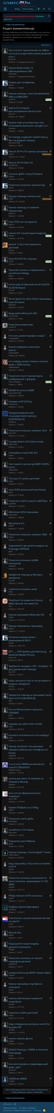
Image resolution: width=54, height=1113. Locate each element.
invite (11, 726)
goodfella (12, 503)
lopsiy (11, 481)
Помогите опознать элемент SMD (28, 534)
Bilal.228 (12, 59)
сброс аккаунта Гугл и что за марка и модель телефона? (30, 682)
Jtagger (11, 1041)
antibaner (12, 566)
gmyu (11, 844)
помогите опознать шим (23, 589)
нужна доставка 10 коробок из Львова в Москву (26, 780)
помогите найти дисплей (23, 1012)
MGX (10, 715)
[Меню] (5, 9)
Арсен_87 (12, 657)
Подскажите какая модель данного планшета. (24, 945)
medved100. (13, 165)
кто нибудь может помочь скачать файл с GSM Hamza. (28, 363)
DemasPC (12, 433)
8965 (10, 551)
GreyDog (12, 909)
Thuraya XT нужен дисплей (24, 478)
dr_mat (11, 290)
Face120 (12, 672)
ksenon (11, 250)
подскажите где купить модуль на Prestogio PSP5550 (28, 547)
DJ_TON (11, 580)
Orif (10, 606)
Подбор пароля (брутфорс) (24, 906)
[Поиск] (49, 8)
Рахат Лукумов (14, 382)
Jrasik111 (12, 213)
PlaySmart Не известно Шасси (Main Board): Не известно (26, 602)
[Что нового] (44, 8)
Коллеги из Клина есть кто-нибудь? (29, 735)
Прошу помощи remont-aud (24, 196)
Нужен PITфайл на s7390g (23, 807)
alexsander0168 (15, 393)
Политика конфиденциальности (17, 1110)
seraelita (12, 128)
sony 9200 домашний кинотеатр (27, 489)
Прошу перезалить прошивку (26, 625)
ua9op (11, 1015)
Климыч (12, 784)
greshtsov (12, 1070)
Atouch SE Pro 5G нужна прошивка (28, 151)
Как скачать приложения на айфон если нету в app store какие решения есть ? (30, 53)
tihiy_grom (13, 832)
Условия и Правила (27, 1108)
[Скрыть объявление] (48, 16)
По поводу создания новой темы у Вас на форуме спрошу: (28, 138)
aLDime (12, 887)
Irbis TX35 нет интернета (23, 221)
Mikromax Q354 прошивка (24, 512)
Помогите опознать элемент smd (28, 430)
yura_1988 (13, 799)
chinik (11, 261)
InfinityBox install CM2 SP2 (23, 452)
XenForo (9, 1104)
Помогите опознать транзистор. (27, 185)
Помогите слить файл (21, 818)
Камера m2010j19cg (20, 401)
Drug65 (11, 1081)
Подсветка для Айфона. (22, 841)
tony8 (11, 199)
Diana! (11, 85)
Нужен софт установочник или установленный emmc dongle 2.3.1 (29, 124)
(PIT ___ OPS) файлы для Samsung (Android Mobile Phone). (27, 653)
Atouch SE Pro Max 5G (21, 162)
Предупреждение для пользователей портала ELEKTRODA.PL (22, 416)
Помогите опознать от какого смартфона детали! (25, 959)
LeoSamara (13, 515)
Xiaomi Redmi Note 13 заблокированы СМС (21, 69)
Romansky (12, 74)
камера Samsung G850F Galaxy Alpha (30, 972)
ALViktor (12, 1030)
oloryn (11, 1055)
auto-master (13, 316)
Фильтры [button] (45, 45)
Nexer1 (11, 537)
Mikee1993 (13, 444)
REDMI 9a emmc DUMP (21, 390)
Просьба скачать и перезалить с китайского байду (27, 271)
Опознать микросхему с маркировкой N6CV (22, 638)
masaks (12, 1004)
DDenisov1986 (14, 143)
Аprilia (11, 455)
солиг (11, 924)
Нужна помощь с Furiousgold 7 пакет (30, 852)
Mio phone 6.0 (16, 523)
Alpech (11, 628)
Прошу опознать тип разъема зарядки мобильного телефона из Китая (28, 749)
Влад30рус (13, 821)
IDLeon (11, 176)
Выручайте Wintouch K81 (23, 313)
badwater (12, 305)
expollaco (12, 422)
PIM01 (11, 935)
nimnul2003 (13, 470)
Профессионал (15, 770)
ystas (11, 492)
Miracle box (15, 932)
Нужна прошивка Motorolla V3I (26, 614)
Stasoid (11, 975)
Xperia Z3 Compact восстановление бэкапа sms (25, 109)
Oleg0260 (12, 755)
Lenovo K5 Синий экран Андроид (27, 233)
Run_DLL (12, 114)
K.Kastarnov (13, 404)
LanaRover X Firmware (21, 829)
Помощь (37, 1110)
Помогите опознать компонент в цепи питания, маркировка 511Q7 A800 (28, 881)
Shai (10, 701)
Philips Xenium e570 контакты (25, 895)
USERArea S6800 (18, 1078)
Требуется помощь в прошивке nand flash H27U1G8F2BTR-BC (30, 696)
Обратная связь (10, 1108)
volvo (11, 738)
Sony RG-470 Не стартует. (23, 258)
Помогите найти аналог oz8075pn (28, 500)
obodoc (11, 236)
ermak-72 (12, 327)
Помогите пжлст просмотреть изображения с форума (26, 377)
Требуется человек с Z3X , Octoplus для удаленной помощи (28, 667)
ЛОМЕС (12, 949)
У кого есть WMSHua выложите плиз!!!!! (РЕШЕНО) (26, 765)
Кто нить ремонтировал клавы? (27, 335)
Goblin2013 (13, 964)
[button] (38, 8)
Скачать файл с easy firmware (26, 173)
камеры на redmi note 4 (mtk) (25, 723)
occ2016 (12, 99)
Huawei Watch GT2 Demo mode (26, 441)
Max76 (11, 224)
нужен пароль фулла (21, 1038)
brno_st (11, 686)
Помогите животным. (21, 324)
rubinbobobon (14, 367)
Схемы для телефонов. (22, 82)
